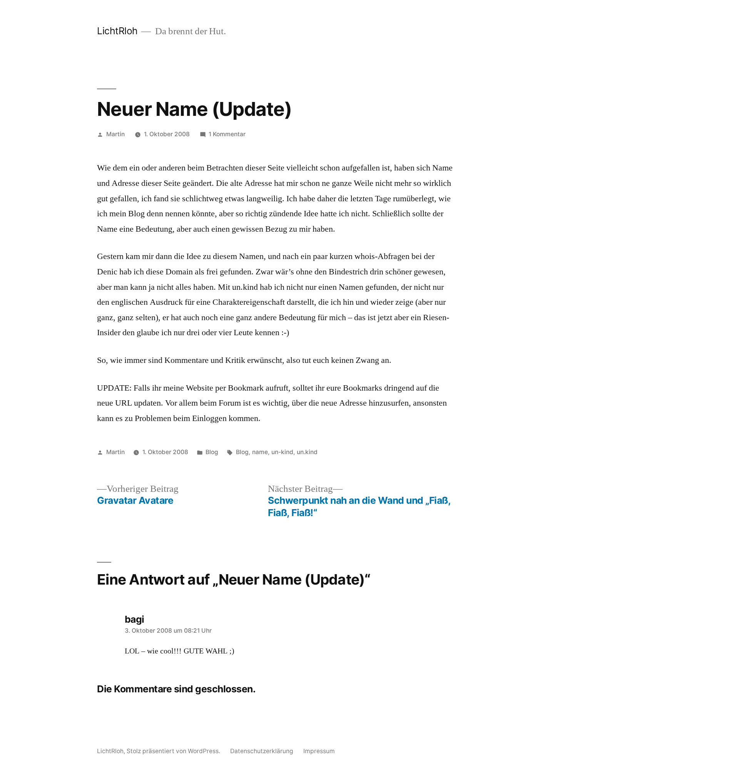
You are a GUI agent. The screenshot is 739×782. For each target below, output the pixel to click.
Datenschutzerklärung (261, 751)
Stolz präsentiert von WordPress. (174, 751)
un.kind (307, 452)
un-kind (282, 452)
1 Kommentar (227, 134)
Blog (212, 452)
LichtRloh (117, 31)
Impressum (319, 751)
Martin (115, 134)
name (260, 452)
